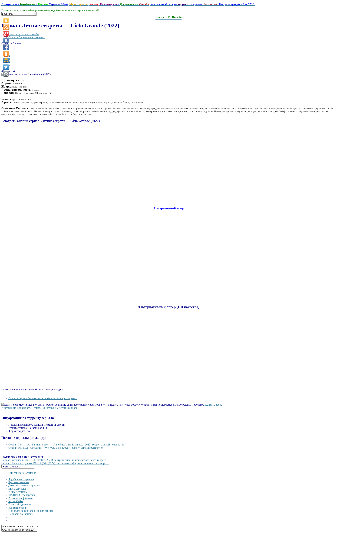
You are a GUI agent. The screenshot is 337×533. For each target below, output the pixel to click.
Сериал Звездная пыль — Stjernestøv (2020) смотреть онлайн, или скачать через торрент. (54, 459)
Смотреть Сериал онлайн (23, 34)
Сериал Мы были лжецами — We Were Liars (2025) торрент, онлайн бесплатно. (55, 447)
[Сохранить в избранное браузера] (6, 20)
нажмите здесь (213, 404)
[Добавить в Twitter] (6, 67)
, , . (128, 4)
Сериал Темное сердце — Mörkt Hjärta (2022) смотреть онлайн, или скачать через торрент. (55, 463)
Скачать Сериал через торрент (26, 37)
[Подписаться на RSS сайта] (6, 27)
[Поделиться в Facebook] (6, 47)
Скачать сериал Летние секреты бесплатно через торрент (42, 398)
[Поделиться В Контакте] (6, 40)
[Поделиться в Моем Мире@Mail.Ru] (6, 60)
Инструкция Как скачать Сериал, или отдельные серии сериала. (39, 407)
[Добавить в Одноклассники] (6, 54)
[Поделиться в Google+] (6, 34)
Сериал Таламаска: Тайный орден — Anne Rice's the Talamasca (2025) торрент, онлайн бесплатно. (66, 444)
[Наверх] (6, 74)
